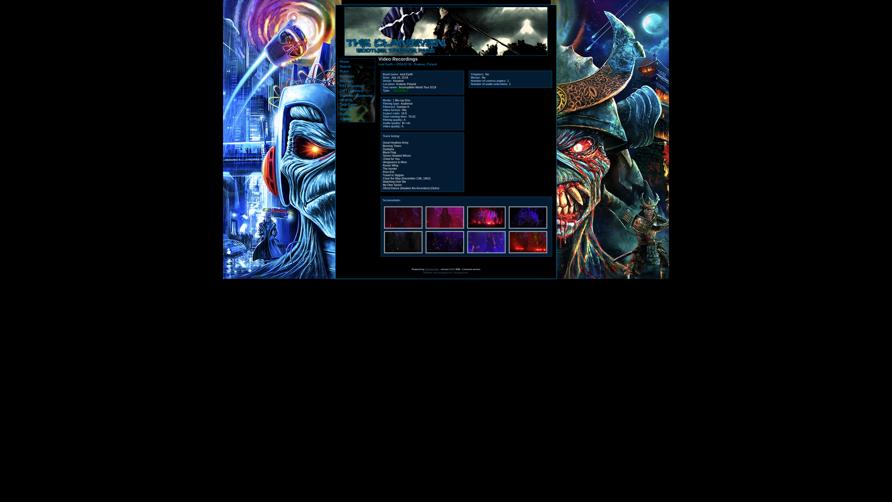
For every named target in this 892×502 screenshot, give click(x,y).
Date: (386, 77)
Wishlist (346, 109)
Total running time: (395, 116)
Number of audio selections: (489, 84)
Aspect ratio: (391, 113)
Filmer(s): (389, 107)
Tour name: (390, 87)
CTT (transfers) (352, 86)
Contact (346, 119)
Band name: (391, 74)
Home (344, 61)
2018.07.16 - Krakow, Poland (417, 64)
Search (345, 66)
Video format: (392, 110)
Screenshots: (392, 200)
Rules (344, 71)
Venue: (387, 81)
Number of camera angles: (488, 81)
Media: (387, 100)
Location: (389, 84)
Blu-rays (346, 81)
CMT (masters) (352, 91)
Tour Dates (348, 104)
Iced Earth (385, 64)
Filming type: (391, 103)
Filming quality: (393, 120)
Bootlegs (347, 76)
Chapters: (477, 74)
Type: (386, 90)
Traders (346, 114)
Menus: (476, 77)
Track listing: (391, 136)
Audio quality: (392, 123)
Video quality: (392, 126)
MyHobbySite (432, 269)
